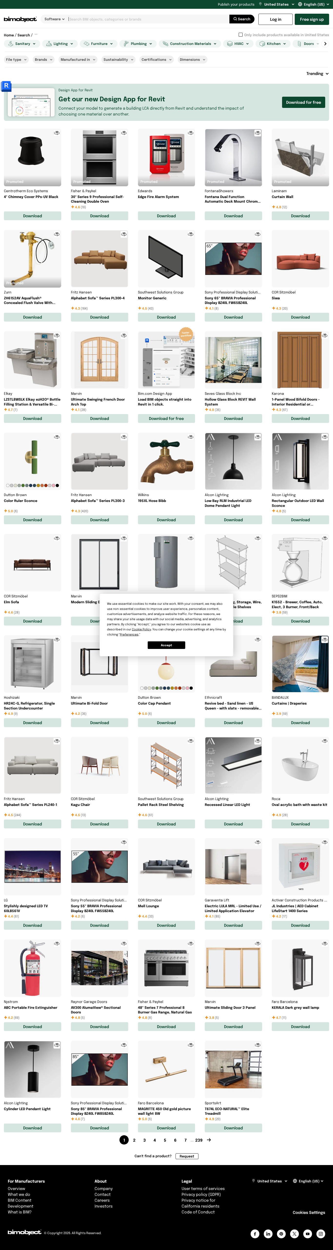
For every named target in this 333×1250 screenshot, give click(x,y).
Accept (166, 645)
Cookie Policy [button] (141, 629)
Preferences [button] (129, 634)
